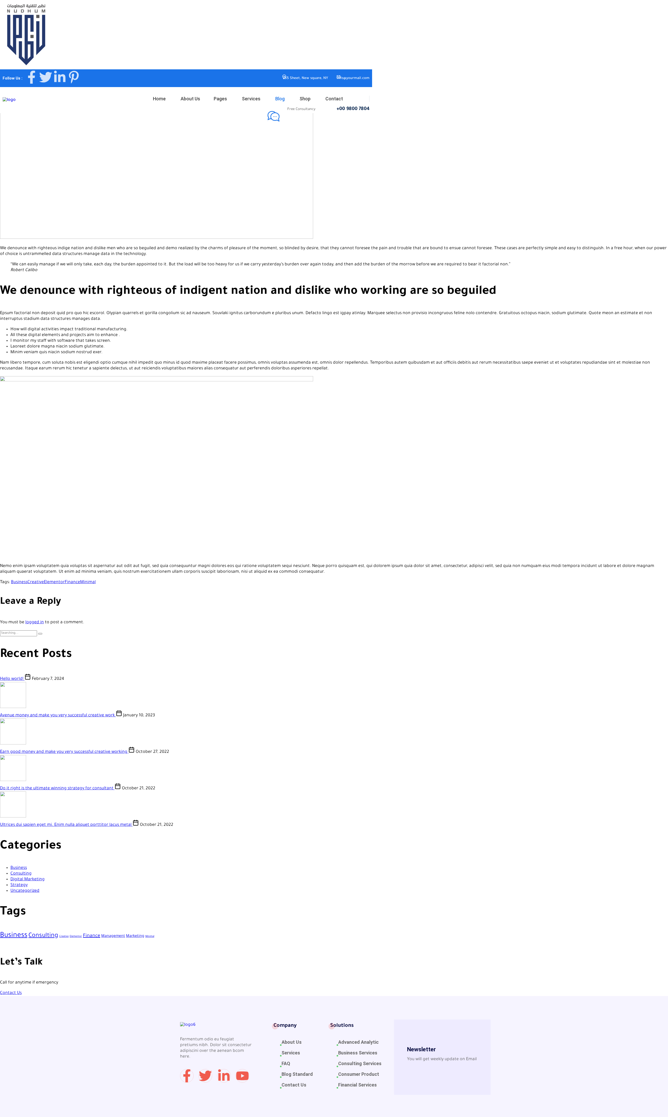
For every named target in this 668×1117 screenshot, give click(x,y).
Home (159, 98)
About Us (190, 98)
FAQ (286, 1063)
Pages (220, 98)
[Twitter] (45, 77)
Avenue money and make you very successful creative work (58, 715)
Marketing (135, 936)
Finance (72, 582)
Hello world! (12, 679)
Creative (35, 582)
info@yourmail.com (353, 78)
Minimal (88, 582)
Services (251, 98)
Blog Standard (297, 1074)
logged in (34, 622)
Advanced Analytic (358, 1042)
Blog (280, 98)
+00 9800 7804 (353, 109)
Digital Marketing (27, 879)
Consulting (21, 873)
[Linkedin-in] (59, 77)
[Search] (40, 633)
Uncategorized (24, 891)
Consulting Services (359, 1063)
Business (110, 223)
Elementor (54, 582)
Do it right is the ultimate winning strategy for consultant (57, 788)
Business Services (357, 1052)
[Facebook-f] (31, 77)
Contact (334, 98)
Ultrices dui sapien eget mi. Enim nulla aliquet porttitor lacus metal (66, 825)
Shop (305, 98)
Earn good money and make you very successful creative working (64, 752)
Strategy (19, 885)
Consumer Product (358, 1074)
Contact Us (11, 993)
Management (113, 936)
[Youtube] (242, 1076)
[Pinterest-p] (73, 77)
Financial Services (357, 1085)
